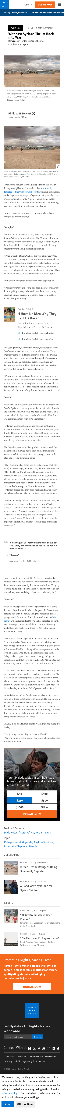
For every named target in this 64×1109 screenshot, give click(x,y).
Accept (7, 1104)
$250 (19, 800)
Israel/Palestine (19, 12)
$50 (19, 793)
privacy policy (9, 1093)
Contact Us (9, 1056)
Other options (25, 1104)
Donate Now (45, 4)
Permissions (50, 1056)
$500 (44, 800)
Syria (48, 832)
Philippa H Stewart (19, 113)
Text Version (40, 1061)
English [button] (28, 4)
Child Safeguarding (23, 1061)
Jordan (39, 832)
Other (44, 807)
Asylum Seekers (43, 842)
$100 (44, 793)
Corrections (22, 1056)
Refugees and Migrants (18, 842)
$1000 (20, 807)
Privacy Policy (36, 1056)
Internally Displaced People (21, 846)
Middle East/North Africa (19, 832)
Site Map (9, 1061)
